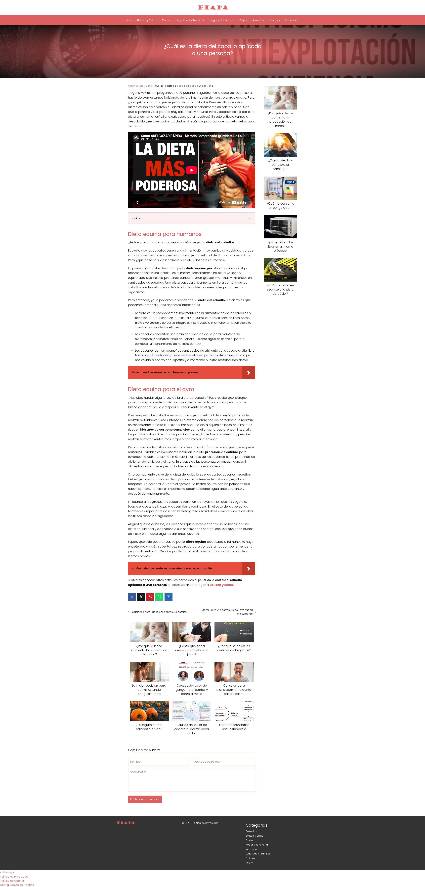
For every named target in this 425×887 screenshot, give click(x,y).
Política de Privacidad (14, 877)
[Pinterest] (150, 597)
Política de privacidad (205, 823)
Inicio (128, 20)
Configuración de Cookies (17, 885)
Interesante (292, 20)
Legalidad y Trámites (190, 20)
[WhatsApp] (159, 597)
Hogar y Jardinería (221, 20)
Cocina (166, 20)
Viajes (243, 20)
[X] (141, 597)
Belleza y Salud (146, 20)
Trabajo (275, 20)
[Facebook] (132, 597)
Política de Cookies (12, 881)
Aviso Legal (7, 872)
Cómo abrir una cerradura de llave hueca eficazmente (227, 611)
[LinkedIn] (168, 597)
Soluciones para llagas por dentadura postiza (159, 612)
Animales (258, 20)
